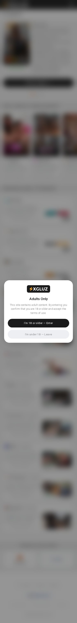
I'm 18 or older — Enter (38, 323)
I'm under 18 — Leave (38, 334)
